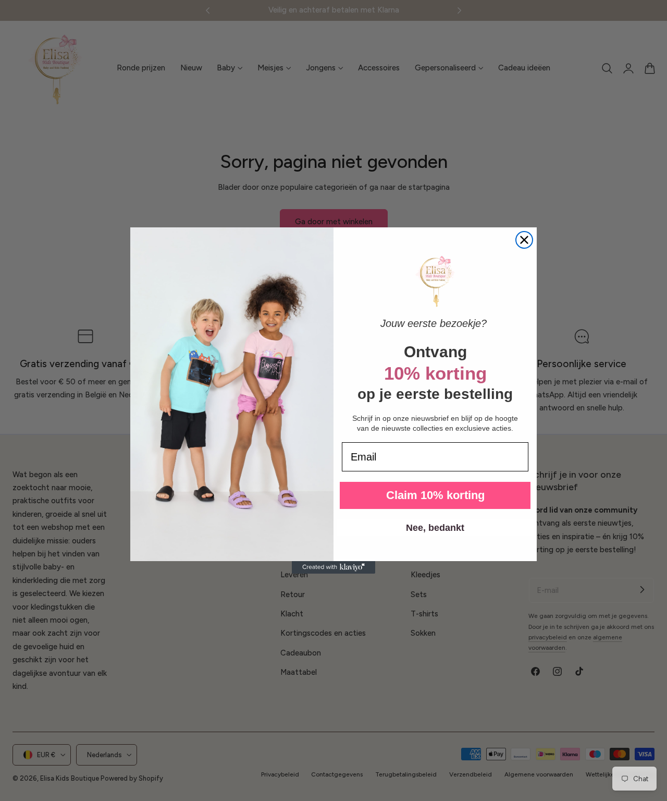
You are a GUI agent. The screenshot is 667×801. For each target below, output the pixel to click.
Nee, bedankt (435, 528)
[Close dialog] (524, 240)
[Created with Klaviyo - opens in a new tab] (333, 567)
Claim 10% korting (435, 495)
